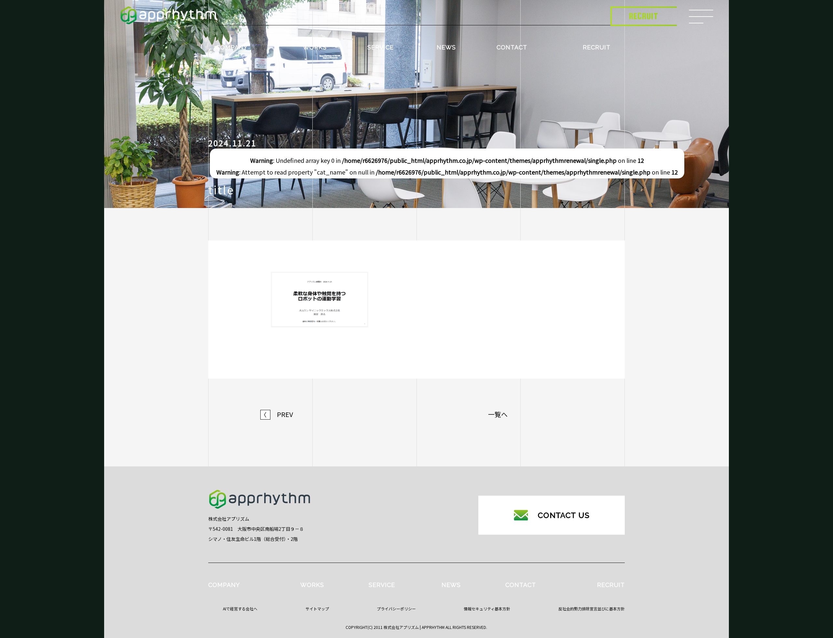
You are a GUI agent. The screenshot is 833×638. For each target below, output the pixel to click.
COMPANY (232, 47)
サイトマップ (317, 608)
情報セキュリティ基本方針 (487, 608)
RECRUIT (596, 47)
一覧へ (498, 414)
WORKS (315, 47)
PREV (277, 414)
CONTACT (512, 47)
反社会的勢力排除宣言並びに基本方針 (591, 608)
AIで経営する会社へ (240, 608)
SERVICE (380, 47)
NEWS (446, 47)
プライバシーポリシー (396, 608)
